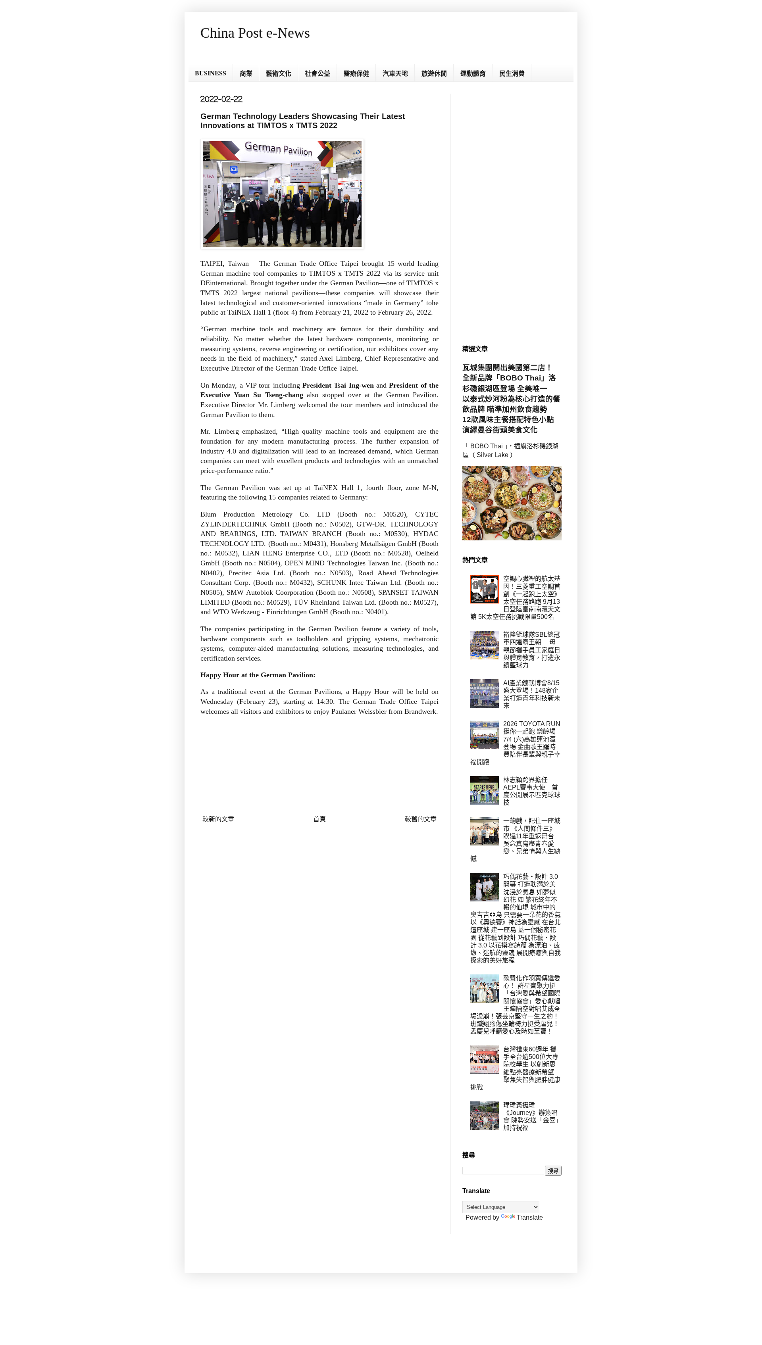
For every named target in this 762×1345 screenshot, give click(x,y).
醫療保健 (356, 73)
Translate (530, 1217)
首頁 (319, 819)
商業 (246, 73)
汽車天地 (395, 73)
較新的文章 (218, 819)
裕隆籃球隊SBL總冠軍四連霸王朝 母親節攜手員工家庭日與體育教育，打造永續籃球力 (531, 650)
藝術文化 (278, 73)
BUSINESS (210, 72)
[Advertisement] (512, 213)
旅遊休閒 (434, 73)
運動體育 (473, 73)
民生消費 (512, 73)
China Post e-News (255, 33)
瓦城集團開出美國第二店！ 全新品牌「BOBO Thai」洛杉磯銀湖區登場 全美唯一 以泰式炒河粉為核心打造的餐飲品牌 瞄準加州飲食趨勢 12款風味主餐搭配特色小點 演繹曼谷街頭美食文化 (512, 398)
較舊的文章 (421, 819)
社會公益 (317, 73)
